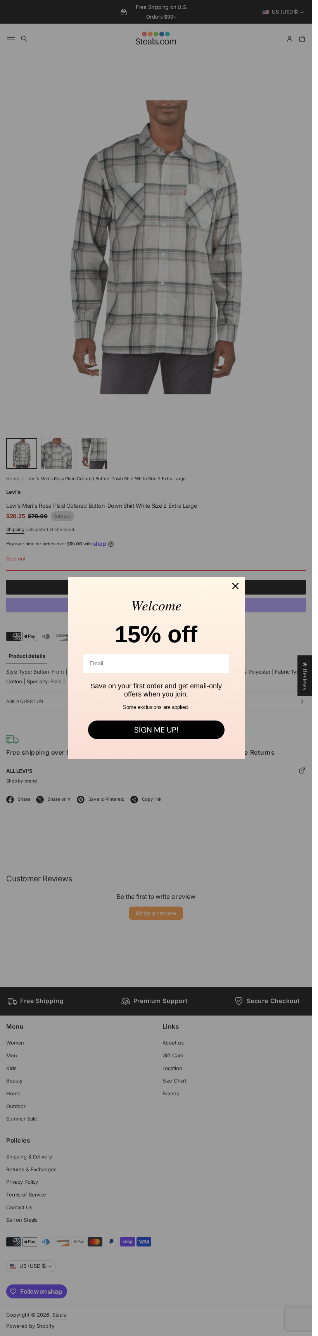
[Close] (235, 586)
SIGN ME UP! (156, 730)
